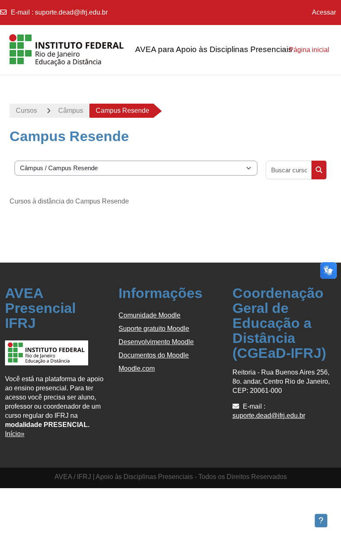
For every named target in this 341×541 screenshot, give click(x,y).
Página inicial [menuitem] (309, 49)
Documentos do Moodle (154, 355)
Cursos (26, 110)
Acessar (324, 12)
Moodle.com (137, 368)
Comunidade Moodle (149, 315)
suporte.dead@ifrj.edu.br (71, 12)
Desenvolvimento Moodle (156, 341)
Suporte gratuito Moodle (154, 328)
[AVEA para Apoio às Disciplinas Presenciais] (46, 50)
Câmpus (70, 110)
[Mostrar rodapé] (321, 521)
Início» (15, 433)
